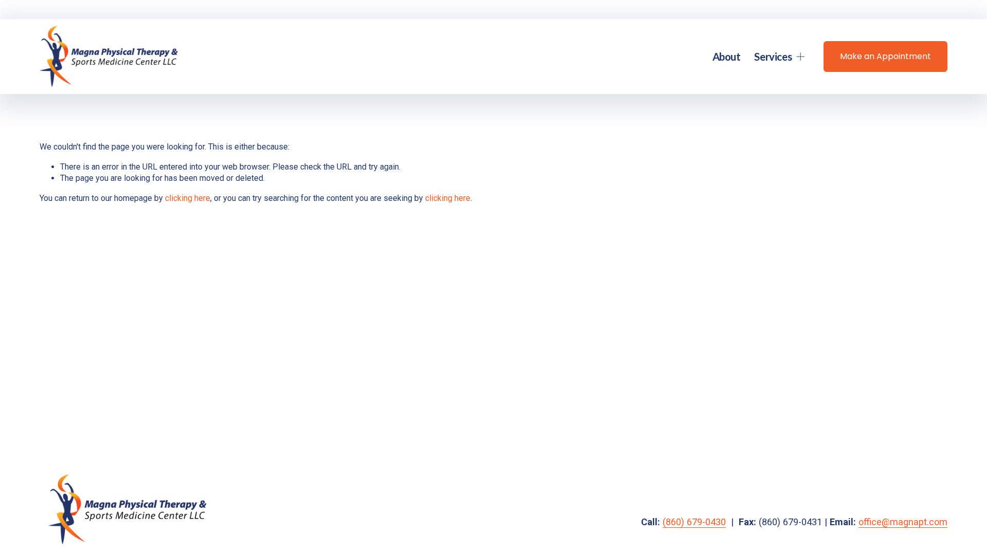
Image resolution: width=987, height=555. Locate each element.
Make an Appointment (885, 56)
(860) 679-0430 (694, 521)
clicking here (187, 198)
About (726, 56)
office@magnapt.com (902, 521)
